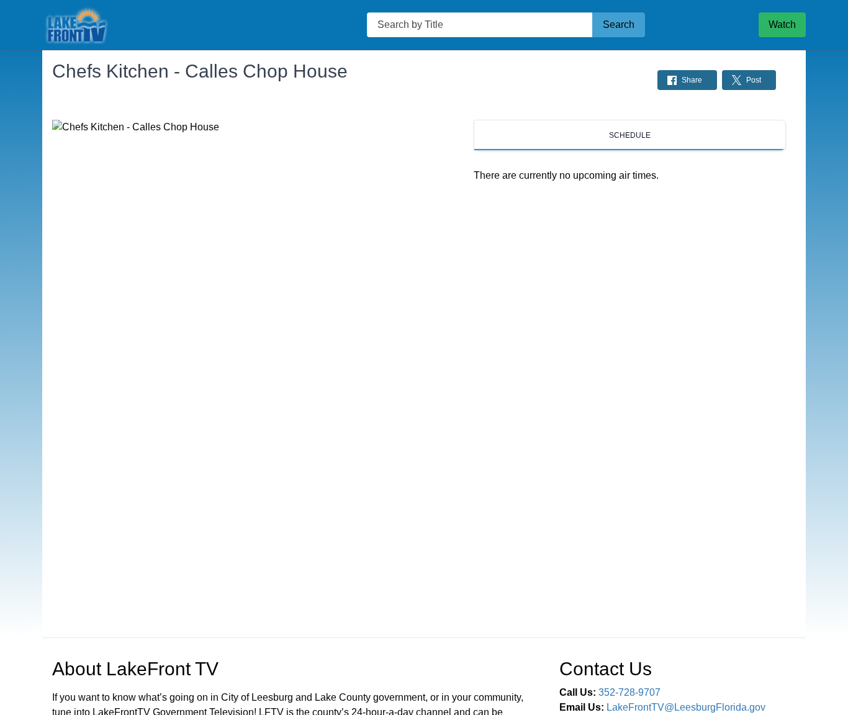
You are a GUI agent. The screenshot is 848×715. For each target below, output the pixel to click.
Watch (782, 24)
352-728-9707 (629, 692)
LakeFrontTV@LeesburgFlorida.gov (686, 707)
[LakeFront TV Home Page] (147, 25)
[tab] (630, 135)
